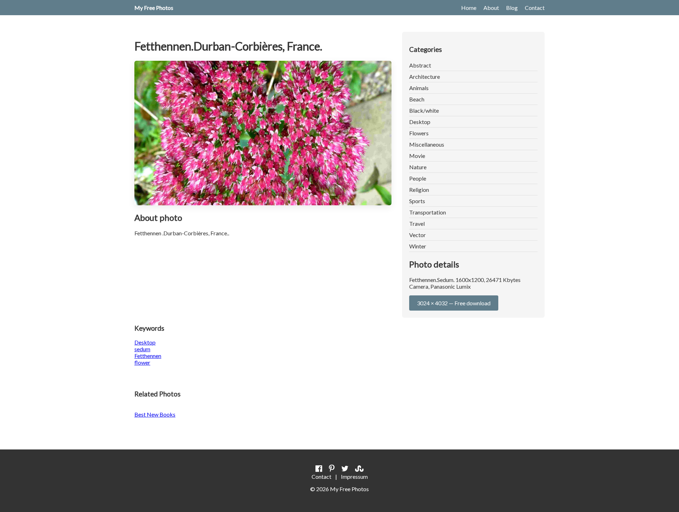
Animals (419, 87)
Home (468, 7)
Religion (419, 189)
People (417, 178)
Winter (417, 246)
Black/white (424, 110)
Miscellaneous (426, 144)
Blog (512, 7)
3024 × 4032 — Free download (454, 303)
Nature (417, 167)
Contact (535, 7)
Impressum (354, 476)
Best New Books (154, 414)
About (491, 7)
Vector (417, 234)
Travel (417, 223)
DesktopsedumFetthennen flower (147, 352)
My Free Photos (153, 7)
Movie (417, 155)
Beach (416, 99)
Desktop (419, 121)
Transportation (427, 212)
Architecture (424, 76)
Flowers (419, 133)
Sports (417, 201)
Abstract (420, 65)
